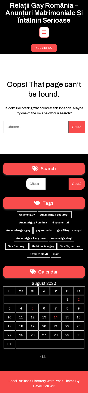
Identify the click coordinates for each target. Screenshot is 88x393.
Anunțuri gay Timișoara (31, 238)
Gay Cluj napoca (70, 246)
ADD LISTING (44, 47)
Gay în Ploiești (38, 254)
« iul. (43, 356)
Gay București (17, 246)
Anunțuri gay (27, 214)
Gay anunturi (60, 222)
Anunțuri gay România (33, 222)
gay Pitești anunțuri (69, 230)
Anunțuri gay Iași (61, 238)
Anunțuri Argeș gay (18, 230)
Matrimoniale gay (43, 246)
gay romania (44, 230)
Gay (56, 254)
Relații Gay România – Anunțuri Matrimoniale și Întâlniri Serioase (44, 13)
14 (56, 317)
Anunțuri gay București (54, 214)
